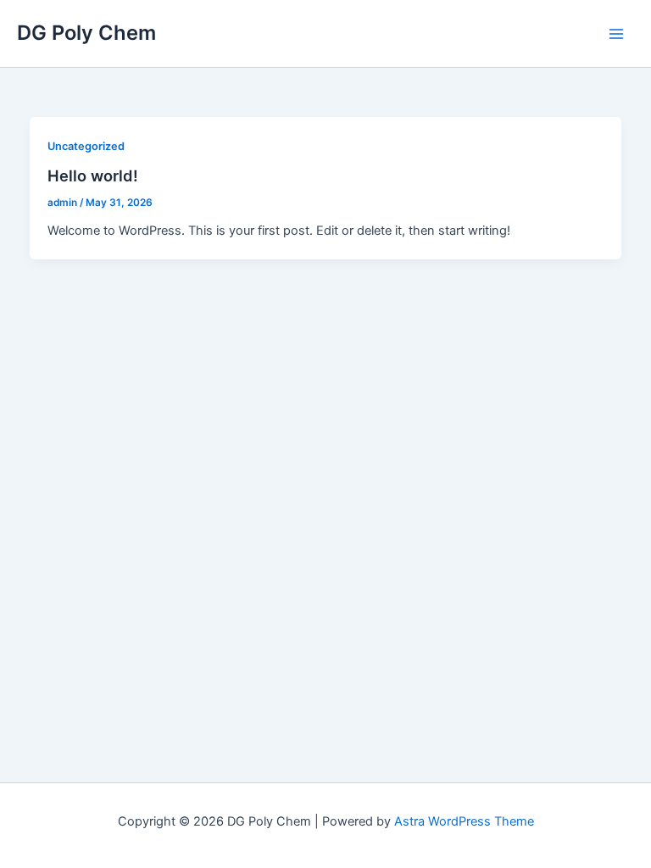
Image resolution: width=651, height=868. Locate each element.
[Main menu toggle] (616, 34)
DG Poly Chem (86, 32)
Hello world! (92, 175)
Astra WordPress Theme (464, 821)
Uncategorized (86, 146)
